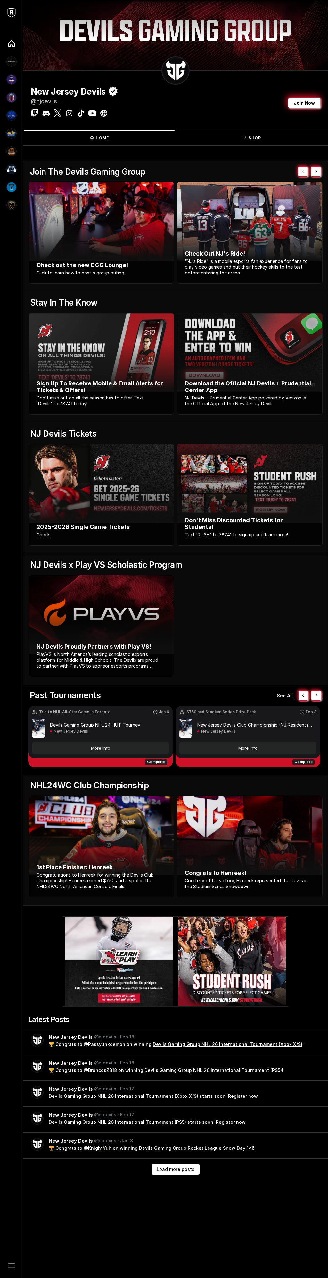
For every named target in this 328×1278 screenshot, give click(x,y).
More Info (100, 748)
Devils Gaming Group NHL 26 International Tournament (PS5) (213, 1070)
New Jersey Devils (71, 731)
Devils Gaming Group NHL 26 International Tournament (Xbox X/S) (227, 1044)
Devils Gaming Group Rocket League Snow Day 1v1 (196, 1148)
